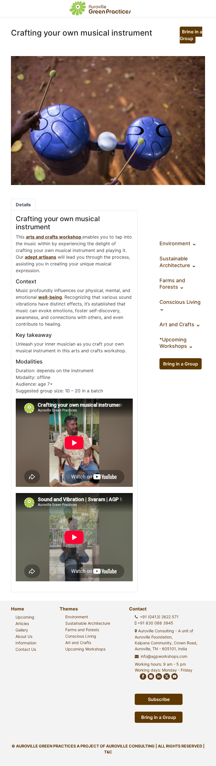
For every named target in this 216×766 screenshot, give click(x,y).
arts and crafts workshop (53, 237)
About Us (23, 636)
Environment (178, 243)
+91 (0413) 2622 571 (159, 616)
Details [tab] (23, 204)
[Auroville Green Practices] (100, 8)
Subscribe (159, 699)
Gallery (21, 630)
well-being (50, 297)
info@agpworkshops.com (164, 656)
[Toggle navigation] (204, 8)
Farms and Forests (82, 629)
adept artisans (40, 257)
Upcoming (24, 617)
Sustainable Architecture (87, 623)
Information (25, 642)
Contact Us (25, 649)
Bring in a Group (191, 35)
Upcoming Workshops (85, 649)
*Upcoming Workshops (176, 343)
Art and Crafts (180, 324)
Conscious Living (80, 636)
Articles (22, 623)
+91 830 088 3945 (154, 623)
